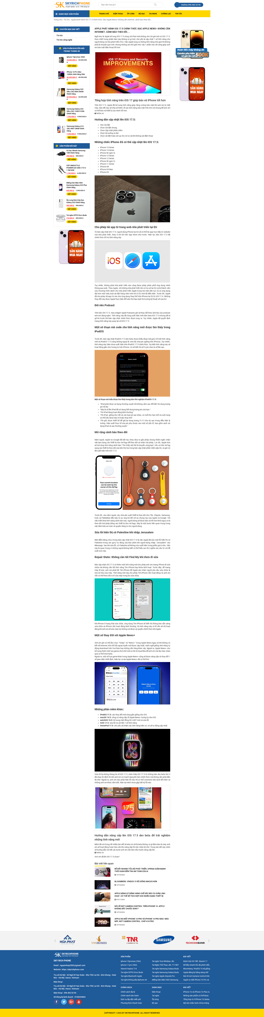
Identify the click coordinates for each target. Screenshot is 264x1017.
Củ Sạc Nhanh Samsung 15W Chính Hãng (75, 151)
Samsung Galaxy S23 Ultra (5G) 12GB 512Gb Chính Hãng (75, 111)
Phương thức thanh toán (131, 1003)
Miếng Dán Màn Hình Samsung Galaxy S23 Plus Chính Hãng (76, 185)
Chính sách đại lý (128, 992)
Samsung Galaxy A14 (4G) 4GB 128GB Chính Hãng (75, 128)
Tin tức (178, 14)
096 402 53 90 (70, 993)
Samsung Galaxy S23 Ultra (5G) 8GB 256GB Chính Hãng (75, 91)
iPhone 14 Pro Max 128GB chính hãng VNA (76, 73)
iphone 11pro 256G (129, 965)
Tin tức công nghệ (64, 40)
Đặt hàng (72, 66)
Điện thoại (118, 14)
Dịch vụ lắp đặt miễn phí (131, 999)
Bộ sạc (142, 14)
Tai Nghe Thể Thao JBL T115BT (165, 965)
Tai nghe (153, 14)
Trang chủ (104, 14)
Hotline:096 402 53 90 (190, 5)
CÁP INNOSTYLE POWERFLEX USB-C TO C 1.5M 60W (76, 167)
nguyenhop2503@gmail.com (72, 965)
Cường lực (166, 14)
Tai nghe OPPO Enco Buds (76, 215)
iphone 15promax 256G (76, 57)
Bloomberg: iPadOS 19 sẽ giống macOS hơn (136, 881)
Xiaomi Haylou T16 (129, 969)
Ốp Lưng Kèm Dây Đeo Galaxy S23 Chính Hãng (75, 201)
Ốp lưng (130, 14)
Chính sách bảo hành (130, 995)
